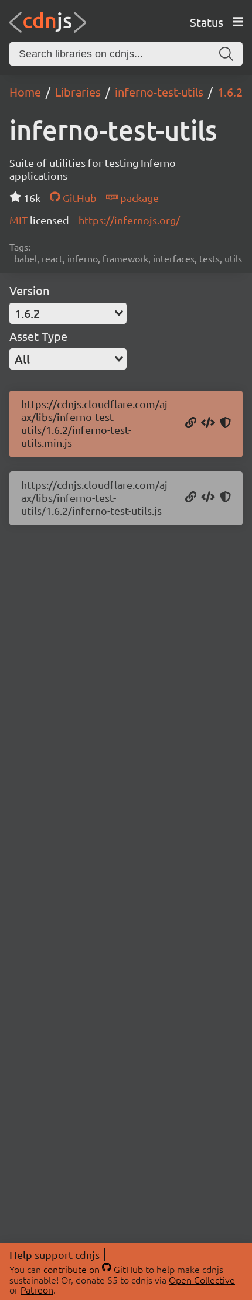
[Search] (226, 54)
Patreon (37, 1289)
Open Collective (202, 1279)
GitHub (78, 197)
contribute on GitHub (93, 1269)
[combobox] (68, 313)
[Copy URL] (190, 423)
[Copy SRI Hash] (225, 423)
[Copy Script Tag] (208, 423)
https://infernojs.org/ (129, 220)
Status (206, 22)
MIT (19, 220)
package (138, 197)
